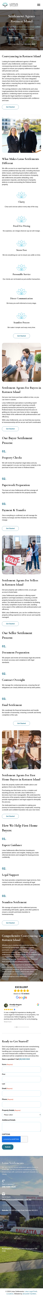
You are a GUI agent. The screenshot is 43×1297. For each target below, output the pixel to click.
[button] (13, 37)
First (3, 1074)
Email (7, 1088)
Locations (9, 1294)
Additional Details (8, 1120)
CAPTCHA (6, 1134)
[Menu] (38, 5)
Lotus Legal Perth (31, 1291)
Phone (7, 1099)
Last (3, 1084)
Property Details (11, 1110)
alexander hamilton (29, 1294)
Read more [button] (8, 1022)
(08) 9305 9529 (29, 44)
